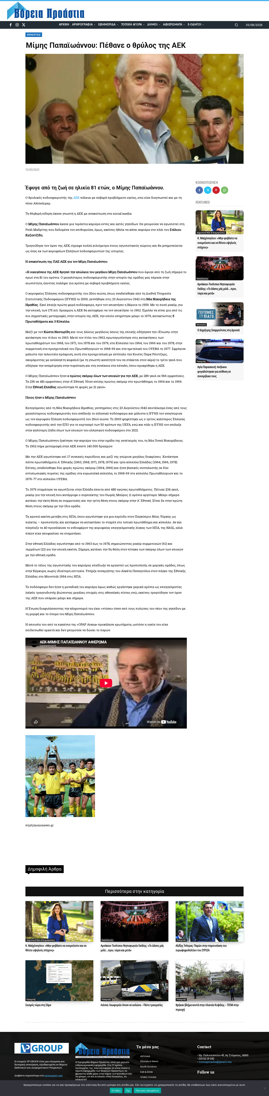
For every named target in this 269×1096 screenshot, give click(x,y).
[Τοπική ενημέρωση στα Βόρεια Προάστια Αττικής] (48, 11)
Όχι (128, 1090)
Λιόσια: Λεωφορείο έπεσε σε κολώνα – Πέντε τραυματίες (132, 1005)
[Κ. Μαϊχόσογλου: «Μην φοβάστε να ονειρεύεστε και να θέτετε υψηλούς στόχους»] (220, 222)
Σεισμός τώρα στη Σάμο (38, 1005)
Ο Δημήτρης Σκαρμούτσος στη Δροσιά (218, 330)
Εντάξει (116, 1090)
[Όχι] (264, 1088)
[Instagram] (17, 25)
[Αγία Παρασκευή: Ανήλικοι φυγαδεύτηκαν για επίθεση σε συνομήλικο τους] (220, 351)
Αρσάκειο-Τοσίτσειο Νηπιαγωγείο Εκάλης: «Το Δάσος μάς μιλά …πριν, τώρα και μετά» (217, 288)
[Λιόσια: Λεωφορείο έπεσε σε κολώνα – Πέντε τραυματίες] (135, 980)
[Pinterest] (216, 190)
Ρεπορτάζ (33, 34)
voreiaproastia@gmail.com (215, 1062)
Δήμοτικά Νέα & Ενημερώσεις (211, 232)
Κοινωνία (201, 324)
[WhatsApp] (224, 190)
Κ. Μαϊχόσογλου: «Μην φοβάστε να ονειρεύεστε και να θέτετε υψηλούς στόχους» (217, 242)
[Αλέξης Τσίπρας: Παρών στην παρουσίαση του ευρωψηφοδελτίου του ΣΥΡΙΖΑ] (210, 921)
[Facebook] (11, 25)
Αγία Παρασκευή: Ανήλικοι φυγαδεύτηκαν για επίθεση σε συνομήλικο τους (214, 371)
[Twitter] (24, 25)
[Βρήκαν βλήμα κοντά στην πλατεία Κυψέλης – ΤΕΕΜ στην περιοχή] (210, 980)
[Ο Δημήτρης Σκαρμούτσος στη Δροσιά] (220, 314)
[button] (236, 25)
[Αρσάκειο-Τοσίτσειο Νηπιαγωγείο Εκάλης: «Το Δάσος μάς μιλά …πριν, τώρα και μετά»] (220, 268)
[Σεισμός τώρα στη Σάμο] (59, 980)
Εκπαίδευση (202, 278)
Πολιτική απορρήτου (147, 1090)
